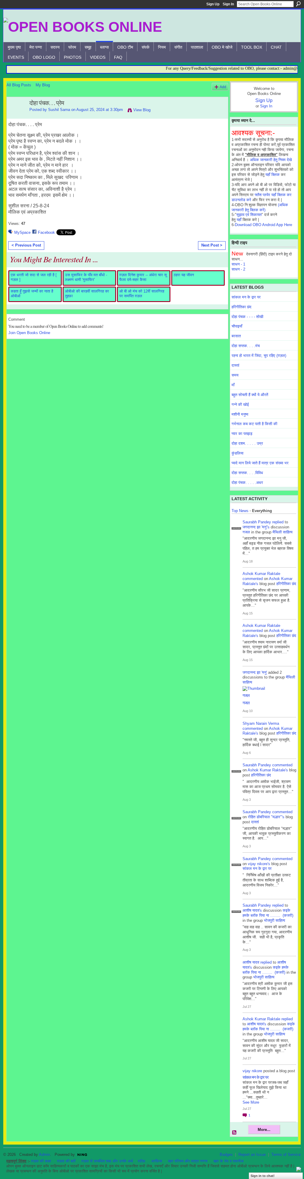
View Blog (142, 110)
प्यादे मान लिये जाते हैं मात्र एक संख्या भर (260, 463)
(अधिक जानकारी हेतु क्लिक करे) (260, 207)
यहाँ (239, 219)
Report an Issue (252, 1154)
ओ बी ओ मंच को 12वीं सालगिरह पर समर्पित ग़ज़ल (141, 293)
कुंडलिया (237, 453)
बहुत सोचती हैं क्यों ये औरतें (250, 395)
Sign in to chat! (263, 1176)
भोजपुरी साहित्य (274, 920)
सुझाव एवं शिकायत (249, 214)
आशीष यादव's (252, 910)
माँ (233, 385)
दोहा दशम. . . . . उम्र (247, 443)
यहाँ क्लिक (272, 174)
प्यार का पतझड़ (242, 433)
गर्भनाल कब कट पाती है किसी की (254, 424)
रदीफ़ (141, 1161)
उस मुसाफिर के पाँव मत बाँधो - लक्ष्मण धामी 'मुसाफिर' (86, 277)
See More (251, 1102)
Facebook (46, 232)
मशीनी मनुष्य (240, 414)
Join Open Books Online (29, 332)
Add (223, 87)
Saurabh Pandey (257, 522)
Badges (226, 1154)
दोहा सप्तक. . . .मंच (246, 346)
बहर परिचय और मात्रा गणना (188, 1161)
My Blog (43, 85)
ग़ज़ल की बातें (66, 1161)
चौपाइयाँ (237, 326)
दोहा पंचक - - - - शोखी (247, 316)
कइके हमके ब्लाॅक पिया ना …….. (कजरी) (268, 913)
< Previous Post (26, 245)
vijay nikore (252, 1071)
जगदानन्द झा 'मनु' (255, 672)
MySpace (22, 232)
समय (235, 375)
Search (298, 4)
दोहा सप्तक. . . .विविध (247, 473)
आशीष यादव (251, 962)
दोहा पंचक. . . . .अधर (247, 482)
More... (264, 1129)
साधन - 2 (238, 269)
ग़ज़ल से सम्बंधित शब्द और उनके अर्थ (107, 1161)
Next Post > (211, 245)
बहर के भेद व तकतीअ (228, 1161)
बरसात (236, 336)
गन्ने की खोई (240, 404)
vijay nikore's (259, 864)
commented (253, 578)
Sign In (228, 4)
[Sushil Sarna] (16, 116)
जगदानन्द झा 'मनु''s (256, 527)
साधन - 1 (238, 264)
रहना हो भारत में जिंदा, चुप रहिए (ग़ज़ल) (259, 355)
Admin (44, 1154)
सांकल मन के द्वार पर (246, 297)
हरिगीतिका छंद (241, 307)
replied (278, 522)
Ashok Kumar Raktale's (268, 770)
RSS (234, 1132)
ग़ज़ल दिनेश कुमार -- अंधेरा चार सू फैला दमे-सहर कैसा (143, 277)
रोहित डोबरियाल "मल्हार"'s (266, 817)
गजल (246, 532)
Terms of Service (286, 1154)
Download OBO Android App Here (263, 225)
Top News (240, 511)
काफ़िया (156, 1161)
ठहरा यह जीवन (184, 275)
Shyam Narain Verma (261, 723)
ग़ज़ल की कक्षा (41, 1161)
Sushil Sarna (59, 109)
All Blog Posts (19, 85)
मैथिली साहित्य (282, 532)
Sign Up (212, 4)
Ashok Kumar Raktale (261, 573)
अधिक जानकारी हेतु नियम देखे (271, 160)
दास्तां (235, 365)
